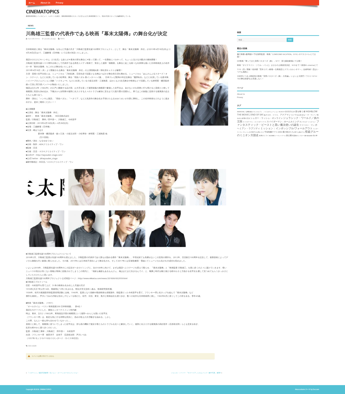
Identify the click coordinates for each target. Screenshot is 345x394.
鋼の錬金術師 (308, 136)
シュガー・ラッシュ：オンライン (266, 118)
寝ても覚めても (299, 132)
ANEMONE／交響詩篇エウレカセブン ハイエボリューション (257, 112)
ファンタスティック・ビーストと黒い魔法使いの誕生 (278, 123)
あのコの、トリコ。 (272, 115)
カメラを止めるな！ (299, 115)
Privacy (59, 2)
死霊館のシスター (298, 135)
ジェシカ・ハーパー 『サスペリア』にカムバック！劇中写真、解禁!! (196, 373)
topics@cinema (34, 38)
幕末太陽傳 (32, 346)
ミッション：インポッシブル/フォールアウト (286, 128)
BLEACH (281, 112)
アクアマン (285, 114)
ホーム (32, 2)
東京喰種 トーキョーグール (277, 136)
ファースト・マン (307, 125)
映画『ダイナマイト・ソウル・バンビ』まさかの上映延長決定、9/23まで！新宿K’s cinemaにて (277, 65)
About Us (45, 2)
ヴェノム (246, 132)
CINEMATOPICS (42, 11)
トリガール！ (312, 122)
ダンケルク (303, 122)
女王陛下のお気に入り (256, 132)
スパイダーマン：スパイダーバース (254, 122)
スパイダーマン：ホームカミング (283, 121)
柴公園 (289, 135)
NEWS (30, 25)
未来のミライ (264, 135)
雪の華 (315, 135)
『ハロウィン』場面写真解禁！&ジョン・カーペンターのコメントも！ (53, 373)
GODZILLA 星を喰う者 (295, 111)
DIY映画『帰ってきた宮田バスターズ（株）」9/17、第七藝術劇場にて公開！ (269, 61)
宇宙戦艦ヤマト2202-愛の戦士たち (279, 132)
